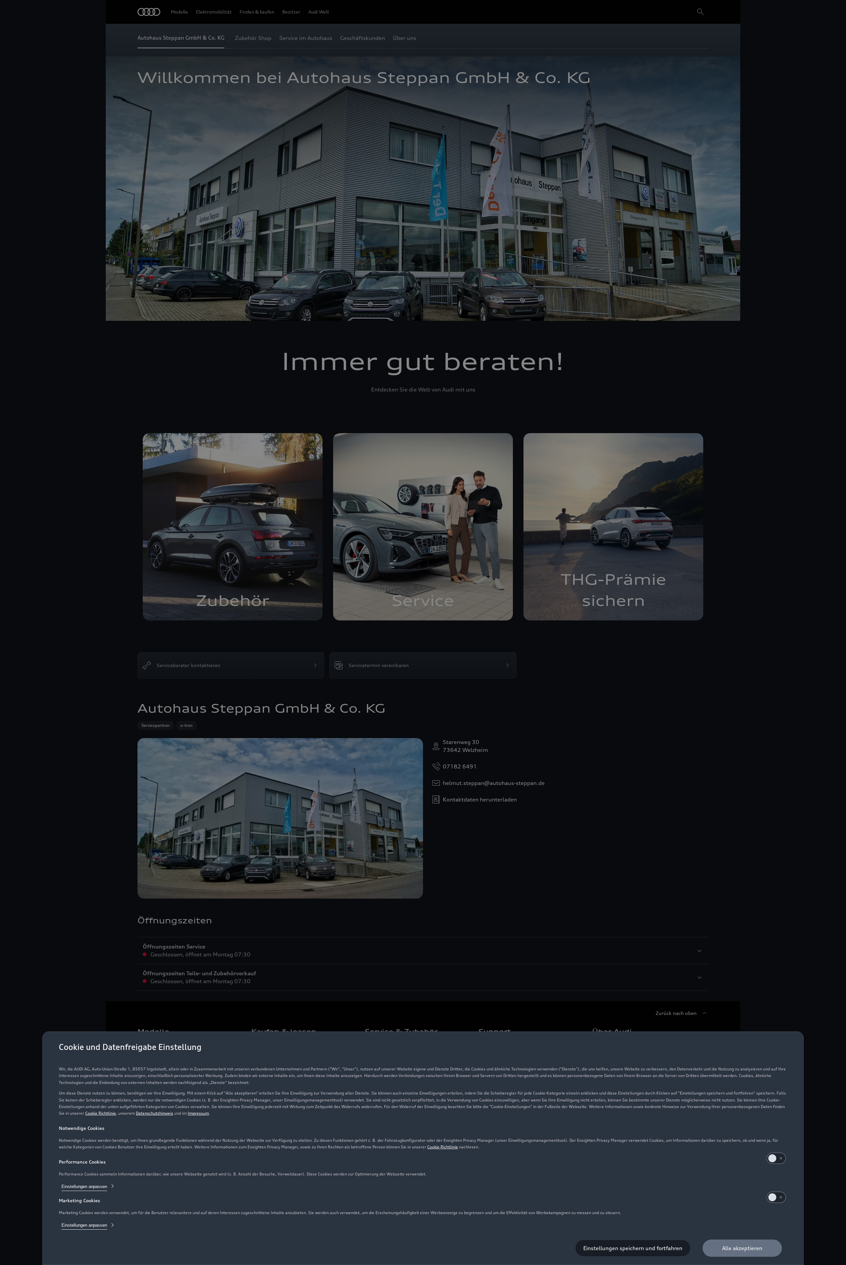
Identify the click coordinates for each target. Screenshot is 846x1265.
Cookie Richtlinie (100, 1113)
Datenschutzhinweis (154, 1113)
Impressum (198, 1113)
